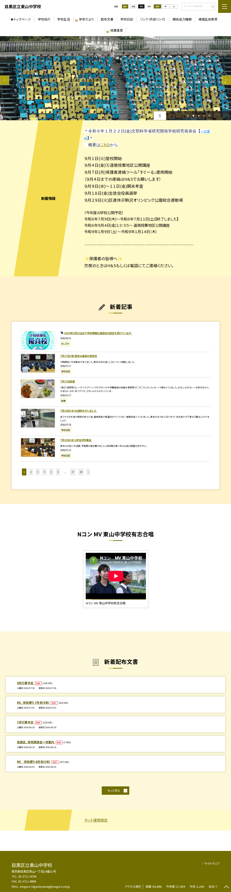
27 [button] (73, 472)
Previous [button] (4, 80)
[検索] (211, 7)
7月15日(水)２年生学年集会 (75, 440)
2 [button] (193, 115)
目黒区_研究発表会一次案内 (36, 742)
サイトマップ (211, 863)
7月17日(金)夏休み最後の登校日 (78, 356)
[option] (115, 78)
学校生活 (63, 19)
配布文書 (107, 19)
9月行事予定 (25, 683)
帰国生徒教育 (208, 19)
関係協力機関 (182, 19)
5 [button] (209, 115)
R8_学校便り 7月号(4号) (33, 702)
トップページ (22, 19)
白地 (133, 6)
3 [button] (199, 115)
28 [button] (81, 472)
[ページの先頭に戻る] (226, 887)
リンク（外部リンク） (153, 19)
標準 (157, 6)
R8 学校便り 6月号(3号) (34, 762)
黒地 (141, 6)
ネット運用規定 (96, 820)
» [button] (88, 472)
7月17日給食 (67, 381)
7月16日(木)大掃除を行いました (78, 410)
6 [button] (58, 472)
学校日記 (126, 19)
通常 (125, 6)
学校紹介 (44, 19)
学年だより (86, 19)
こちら (105, 144)
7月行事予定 (25, 722)
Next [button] (226, 80)
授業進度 (116, 30)
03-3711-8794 (27, 876)
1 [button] (188, 115)
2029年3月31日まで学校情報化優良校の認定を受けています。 (98, 333)
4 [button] (204, 115)
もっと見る (113, 790)
